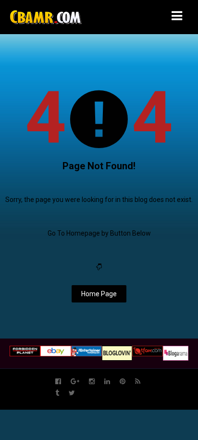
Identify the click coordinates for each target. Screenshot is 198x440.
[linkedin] (107, 381)
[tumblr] (57, 393)
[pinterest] (122, 381)
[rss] (137, 381)
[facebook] (58, 381)
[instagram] (92, 381)
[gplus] (75, 381)
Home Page (99, 294)
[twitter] (72, 393)
